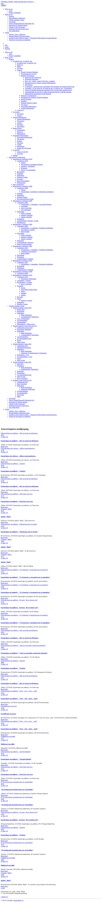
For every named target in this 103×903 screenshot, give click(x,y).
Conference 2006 (22, 202)
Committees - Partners (24, 280)
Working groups (22, 197)
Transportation (21, 322)
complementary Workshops (29, 369)
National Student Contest (29, 103)
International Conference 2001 (22, 260)
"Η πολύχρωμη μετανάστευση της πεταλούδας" (17, 789)
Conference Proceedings (28, 251)
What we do (9, 57)
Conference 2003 (22, 248)
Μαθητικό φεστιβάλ (8, 744)
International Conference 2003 (22, 246)
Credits (19, 144)
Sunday (23, 295)
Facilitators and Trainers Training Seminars (34, 97)
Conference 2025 (22, 277)
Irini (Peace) (29, 85)
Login (7, 47)
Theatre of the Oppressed (17, 404)
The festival (20, 126)
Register (7, 49)
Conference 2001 (22, 262)
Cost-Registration (22, 337)
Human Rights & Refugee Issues (19, 413)
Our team (20, 68)
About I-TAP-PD (22, 152)
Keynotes (20, 179)
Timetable (20, 173)
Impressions (20, 146)
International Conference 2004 (22, 224)
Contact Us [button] (4, 897)
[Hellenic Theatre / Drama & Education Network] (17, 2)
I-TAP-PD (16, 150)
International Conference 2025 (22, 275)
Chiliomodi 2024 (22, 346)
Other (19, 396)
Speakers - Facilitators (28, 166)
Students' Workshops (27, 76)
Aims (10, 54)
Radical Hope (17, 128)
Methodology (21, 134)
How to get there (26, 208)
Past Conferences (18, 184)
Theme (23, 190)
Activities (20, 154)
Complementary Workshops (30, 317)
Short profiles (25, 253)
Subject (23, 163)
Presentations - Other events (26, 324)
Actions (19, 70)
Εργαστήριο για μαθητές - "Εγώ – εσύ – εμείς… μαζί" (19, 698)
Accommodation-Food (24, 338)
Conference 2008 (22, 188)
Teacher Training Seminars (29, 72)
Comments (24, 206)
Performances (21, 183)
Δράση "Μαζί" (6, 517)
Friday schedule (26, 213)
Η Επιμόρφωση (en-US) (29, 74)
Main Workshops (26, 315)
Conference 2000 (22, 273)
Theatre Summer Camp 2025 (22, 362)
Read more (4, 446)
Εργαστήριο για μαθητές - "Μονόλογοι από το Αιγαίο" (19, 532)
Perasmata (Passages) (31, 79)
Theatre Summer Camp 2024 (22, 344)
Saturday (24, 293)
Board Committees (15, 56)
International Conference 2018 (22, 159)
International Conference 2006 (22, 201)
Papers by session (26, 300)
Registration (21, 172)
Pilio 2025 (20, 364)
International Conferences (17, 157)
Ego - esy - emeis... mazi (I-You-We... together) (40, 81)
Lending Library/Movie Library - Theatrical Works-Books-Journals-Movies (33, 415)
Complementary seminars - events (27, 221)
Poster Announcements (24, 244)
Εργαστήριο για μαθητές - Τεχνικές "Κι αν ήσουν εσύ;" (20, 607)
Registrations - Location (24, 282)
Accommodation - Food (24, 357)
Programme (20, 212)
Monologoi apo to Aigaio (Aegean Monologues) (40, 83)
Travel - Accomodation (28, 170)
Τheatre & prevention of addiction (19, 416)
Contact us (20, 110)
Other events (21, 342)
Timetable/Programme (24, 348)
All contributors (26, 210)
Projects (11, 59)
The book (20, 125)
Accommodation (22, 320)
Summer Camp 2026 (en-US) (22, 380)
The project (20, 121)
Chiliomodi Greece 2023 (25, 328)
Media (19, 66)
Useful (7, 409)
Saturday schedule (26, 215)
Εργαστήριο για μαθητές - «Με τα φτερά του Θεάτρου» (20, 441)
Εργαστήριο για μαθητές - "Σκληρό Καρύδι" (16, 759)
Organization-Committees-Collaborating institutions (37, 192)
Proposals (24, 168)
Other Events (21, 377)
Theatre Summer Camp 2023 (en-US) (25, 326)
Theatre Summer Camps (16, 306)
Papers (19, 299)
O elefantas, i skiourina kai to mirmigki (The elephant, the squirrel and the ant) (49, 86)
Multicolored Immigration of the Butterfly (38, 94)
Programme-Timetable (24, 329)
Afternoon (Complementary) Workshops (34, 353)
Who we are (9, 52)
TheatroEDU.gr (18, 900)
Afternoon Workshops (28, 389)
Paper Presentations (23, 181)
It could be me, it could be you (22, 61)
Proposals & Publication (28, 279)
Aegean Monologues (27, 108)
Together (24, 101)
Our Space (24, 105)
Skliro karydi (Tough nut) (33, 77)
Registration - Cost (23, 355)
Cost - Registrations (23, 318)
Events (23, 288)
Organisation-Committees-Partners (32, 164)
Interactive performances (29, 95)
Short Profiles (25, 231)
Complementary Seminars (25, 242)
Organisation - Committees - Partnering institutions (37, 228)
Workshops (20, 175)
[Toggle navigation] (34, 2)
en (1, 3)
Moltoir (15, 155)
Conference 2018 (22, 161)
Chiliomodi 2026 (22, 382)
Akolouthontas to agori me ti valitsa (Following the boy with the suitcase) (48, 92)
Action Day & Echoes (24, 148)
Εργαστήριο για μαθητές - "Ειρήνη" (13, 471)
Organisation (21, 130)
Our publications (14, 407)
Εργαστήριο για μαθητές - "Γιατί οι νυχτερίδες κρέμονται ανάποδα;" (24, 653)
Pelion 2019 (21, 309)
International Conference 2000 (22, 271)
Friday (23, 291)
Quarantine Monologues (28, 106)
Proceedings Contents (28, 230)
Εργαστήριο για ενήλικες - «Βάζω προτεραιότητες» (18, 456)
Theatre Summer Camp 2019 (22, 308)
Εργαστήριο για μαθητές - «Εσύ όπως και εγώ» (17, 501)
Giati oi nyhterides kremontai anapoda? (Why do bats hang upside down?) (48, 90)
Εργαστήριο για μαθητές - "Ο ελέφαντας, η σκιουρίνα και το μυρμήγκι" (25, 577)
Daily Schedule (22, 384)
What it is (20, 65)
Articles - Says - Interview (17, 411)
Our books (12, 398)
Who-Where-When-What (29, 289)
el (2, 3)
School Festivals (26, 99)
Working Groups (22, 177)
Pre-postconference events (25, 199)
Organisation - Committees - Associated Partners (36, 204)
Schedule (20, 193)
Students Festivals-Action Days (19, 406)
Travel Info (20, 395)
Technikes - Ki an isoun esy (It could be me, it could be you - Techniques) (48, 88)
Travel (19, 340)
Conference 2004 (22, 226)
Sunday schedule (26, 217)
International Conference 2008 (22, 186)
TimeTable (20, 371)
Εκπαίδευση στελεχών (8, 714)
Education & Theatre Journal (18, 402)
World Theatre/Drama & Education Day (21, 400)
